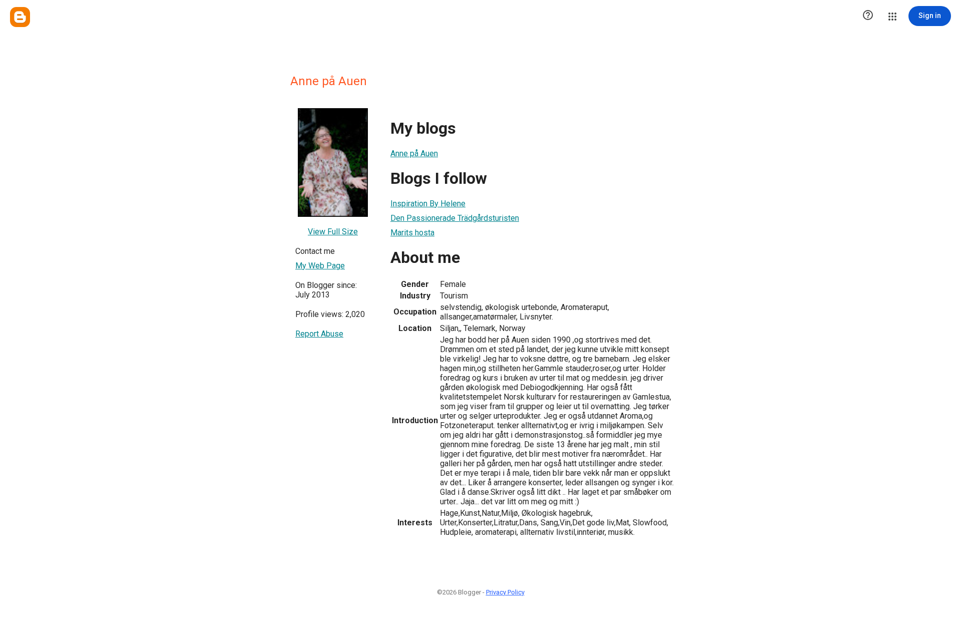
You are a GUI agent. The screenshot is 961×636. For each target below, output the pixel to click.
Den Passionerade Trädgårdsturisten (454, 218)
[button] (868, 16)
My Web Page (320, 265)
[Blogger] (20, 17)
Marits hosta (412, 232)
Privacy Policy (505, 592)
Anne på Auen (414, 153)
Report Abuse (319, 334)
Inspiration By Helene (427, 203)
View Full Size (333, 231)
